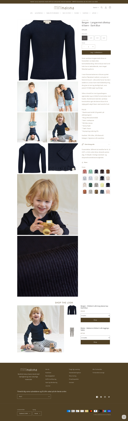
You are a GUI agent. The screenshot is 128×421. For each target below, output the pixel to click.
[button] (39, 13)
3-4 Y (91, 38)
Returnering (72, 376)
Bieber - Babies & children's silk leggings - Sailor (95, 329)
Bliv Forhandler (97, 369)
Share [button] (85, 162)
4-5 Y (97, 38)
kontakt (71, 382)
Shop (95, 320)
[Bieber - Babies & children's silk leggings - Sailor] (72, 336)
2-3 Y (84, 38)
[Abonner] (49, 396)
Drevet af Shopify (107, 414)
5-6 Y (104, 38)
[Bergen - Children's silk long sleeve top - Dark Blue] (72, 314)
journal (47, 386)
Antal (83, 43)
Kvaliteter (48, 372)
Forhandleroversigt (98, 372)
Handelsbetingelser (75, 372)
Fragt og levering (74, 369)
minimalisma (100, 414)
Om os (47, 369)
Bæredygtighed (50, 376)
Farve (83, 167)
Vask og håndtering (51, 382)
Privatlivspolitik (74, 379)
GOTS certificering (50, 379)
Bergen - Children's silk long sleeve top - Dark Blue (95, 307)
